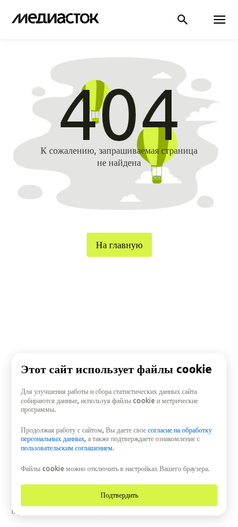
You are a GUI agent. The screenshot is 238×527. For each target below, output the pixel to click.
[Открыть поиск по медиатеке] (182, 19)
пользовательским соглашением (67, 448)
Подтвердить (119, 495)
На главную (119, 245)
